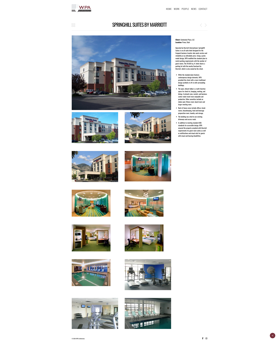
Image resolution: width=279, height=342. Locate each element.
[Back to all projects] (73, 25)
